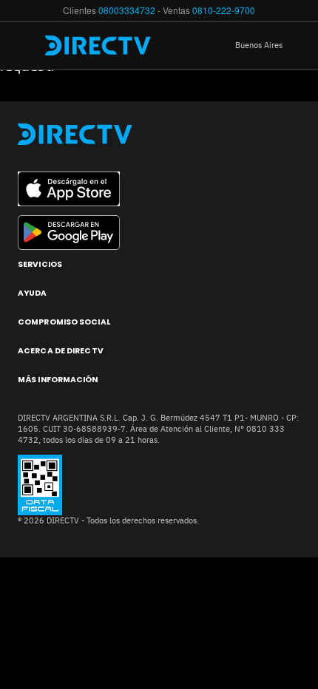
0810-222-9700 (223, 10)
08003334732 (126, 10)
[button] (270, 45)
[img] (28, 46)
